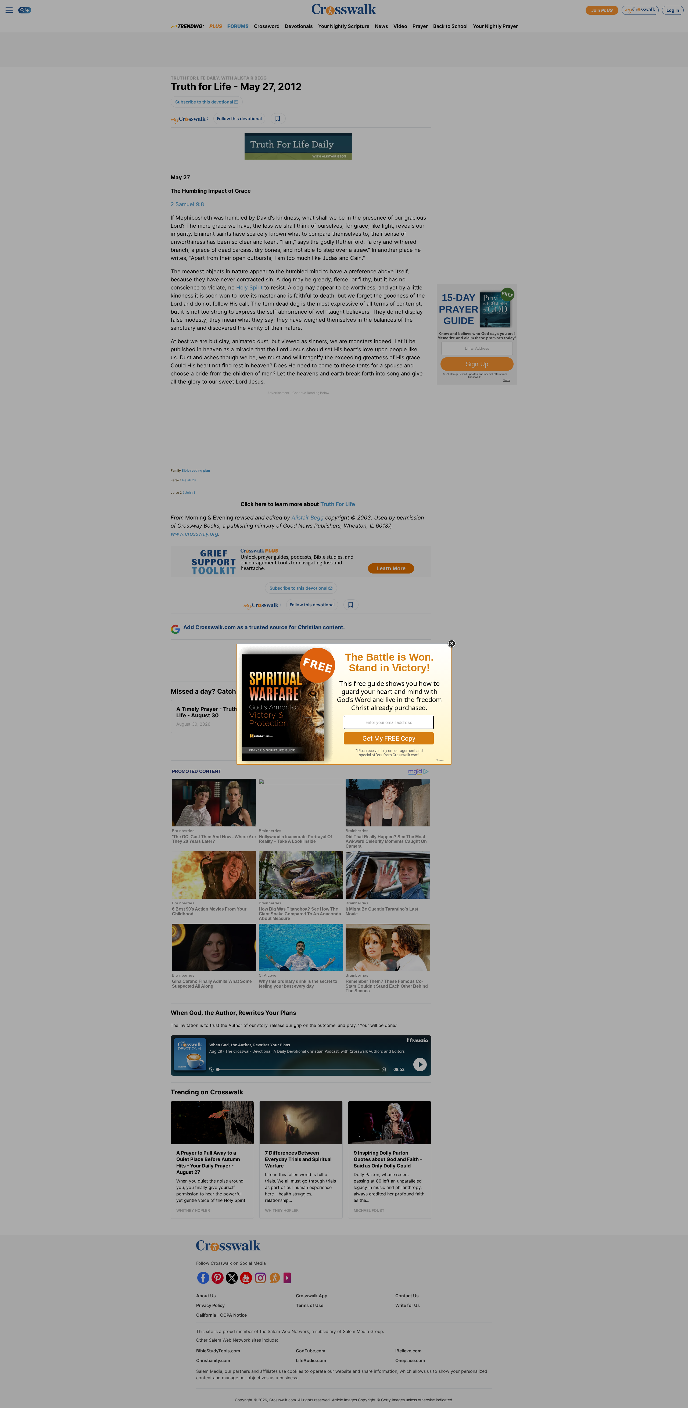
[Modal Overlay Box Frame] (344, 704)
